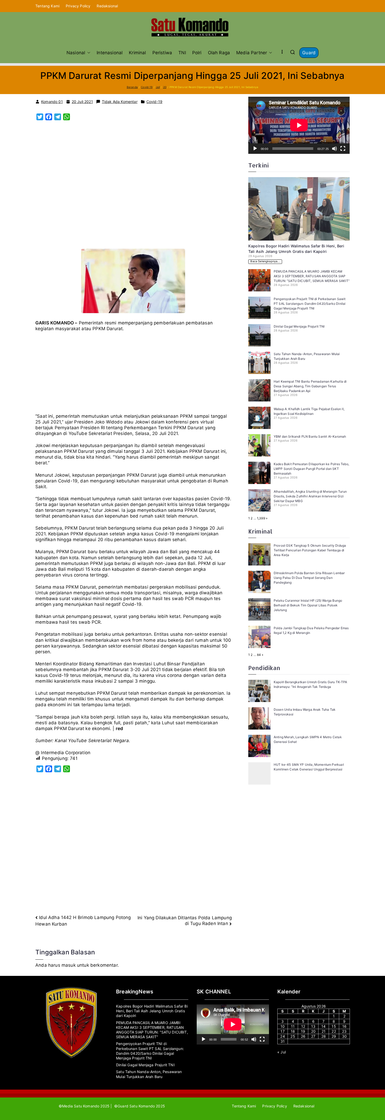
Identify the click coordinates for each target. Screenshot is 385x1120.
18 (293, 1031)
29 (334, 1036)
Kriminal (137, 52)
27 (313, 1036)
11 (293, 1026)
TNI (182, 52)
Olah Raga (219, 52)
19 (303, 1031)
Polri (197, 52)
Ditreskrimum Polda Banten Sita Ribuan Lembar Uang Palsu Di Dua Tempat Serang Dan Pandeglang (309, 577)
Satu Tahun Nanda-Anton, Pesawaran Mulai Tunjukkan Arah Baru (149, 1074)
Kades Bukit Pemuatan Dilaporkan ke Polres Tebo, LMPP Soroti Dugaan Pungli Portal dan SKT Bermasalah (311, 468)
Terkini (258, 165)
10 (282, 1026)
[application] (299, 125)
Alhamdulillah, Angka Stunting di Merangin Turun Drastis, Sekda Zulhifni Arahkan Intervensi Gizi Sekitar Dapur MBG (310, 496)
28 (323, 1036)
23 (344, 1031)
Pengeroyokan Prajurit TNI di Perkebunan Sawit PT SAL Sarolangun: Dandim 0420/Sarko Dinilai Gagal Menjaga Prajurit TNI (310, 303)
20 (313, 1031)
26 (303, 1036)
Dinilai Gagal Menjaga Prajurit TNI (299, 326)
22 (334, 1031)
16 (344, 1026)
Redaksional (107, 6)
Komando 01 (52, 101)
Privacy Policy (78, 6)
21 (324, 1031)
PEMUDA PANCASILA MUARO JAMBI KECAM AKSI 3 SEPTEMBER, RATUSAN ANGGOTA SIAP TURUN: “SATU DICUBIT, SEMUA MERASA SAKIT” (312, 276)
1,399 (261, 518)
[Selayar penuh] (342, 148)
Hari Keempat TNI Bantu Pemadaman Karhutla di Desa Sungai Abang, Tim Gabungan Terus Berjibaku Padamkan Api (310, 386)
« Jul (281, 1052)
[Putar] (255, 148)
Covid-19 (154, 101)
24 (282, 1036)
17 (282, 1031)
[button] (87, 53)
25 (292, 1036)
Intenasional (110, 52)
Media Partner (251, 52)
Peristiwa (162, 52)
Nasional (76, 52)
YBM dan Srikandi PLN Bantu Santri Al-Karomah (310, 436)
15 (334, 1026)
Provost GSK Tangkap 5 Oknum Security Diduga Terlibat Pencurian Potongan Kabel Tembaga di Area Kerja (310, 550)
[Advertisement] (133, 187)
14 (323, 1026)
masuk (69, 965)
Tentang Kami (47, 6)
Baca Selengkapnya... (265, 261)
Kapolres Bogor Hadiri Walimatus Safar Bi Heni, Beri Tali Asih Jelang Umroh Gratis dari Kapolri (152, 1011)
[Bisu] (334, 148)
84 (259, 655)
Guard (309, 52)
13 (313, 1026)
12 (303, 1026)
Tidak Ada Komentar (120, 101)
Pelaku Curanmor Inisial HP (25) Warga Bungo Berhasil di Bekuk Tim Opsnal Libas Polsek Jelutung (308, 605)
